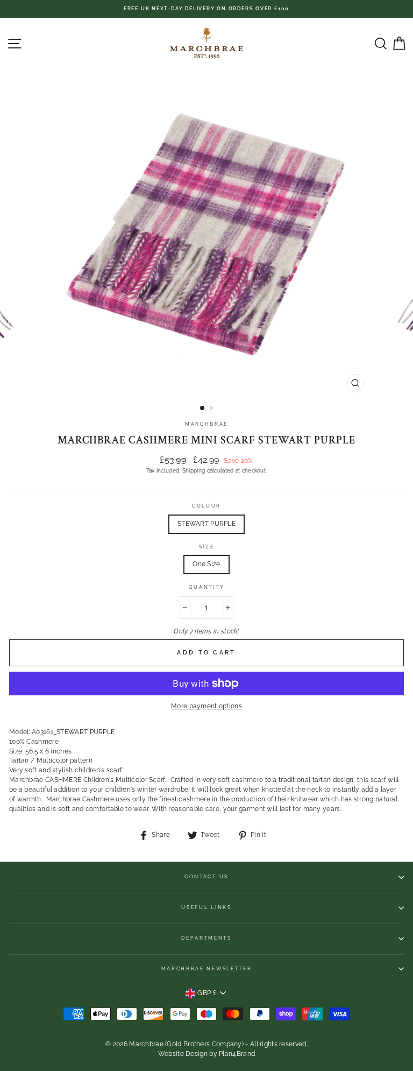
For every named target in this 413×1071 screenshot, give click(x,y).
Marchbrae (206, 424)
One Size (206, 564)
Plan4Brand (237, 1054)
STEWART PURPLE (206, 523)
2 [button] (212, 409)
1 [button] (202, 408)
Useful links (206, 907)
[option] (206, 8)
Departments (206, 938)
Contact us (206, 876)
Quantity (206, 587)
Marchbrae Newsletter (206, 968)
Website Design (183, 1054)
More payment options (206, 706)
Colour (206, 506)
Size (207, 546)
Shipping (193, 470)
